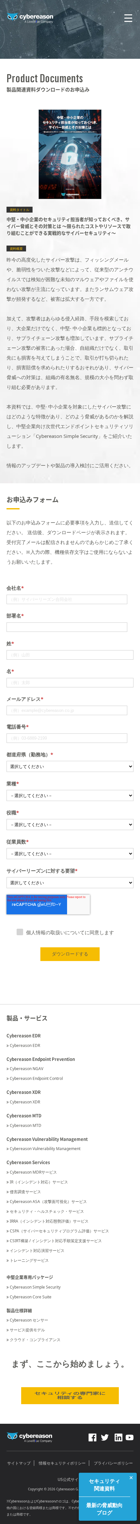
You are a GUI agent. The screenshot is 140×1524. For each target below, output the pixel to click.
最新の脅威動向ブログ (104, 1508)
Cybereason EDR (25, 1045)
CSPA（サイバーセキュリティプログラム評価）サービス (59, 1231)
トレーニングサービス (29, 1260)
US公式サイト (70, 1479)
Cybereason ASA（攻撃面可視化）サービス (48, 1201)
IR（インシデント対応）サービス (39, 1182)
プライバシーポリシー (113, 1463)
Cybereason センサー (29, 1320)
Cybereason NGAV (26, 1068)
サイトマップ (19, 1463)
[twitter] (105, 1436)
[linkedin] (117, 1436)
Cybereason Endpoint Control (36, 1078)
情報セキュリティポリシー (62, 1463)
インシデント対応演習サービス (37, 1250)
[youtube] (129, 1436)
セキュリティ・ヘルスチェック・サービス (47, 1211)
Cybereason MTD (25, 1125)
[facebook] (92, 1436)
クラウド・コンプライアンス (35, 1339)
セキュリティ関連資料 (104, 1484)
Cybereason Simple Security (35, 1287)
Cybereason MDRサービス (33, 1172)
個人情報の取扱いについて (55, 932)
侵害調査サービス (25, 1192)
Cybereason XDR (25, 1102)
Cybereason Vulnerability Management (45, 1148)
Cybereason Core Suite (30, 1297)
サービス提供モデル (27, 1330)
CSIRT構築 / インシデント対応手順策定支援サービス (56, 1240)
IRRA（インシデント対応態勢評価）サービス (49, 1221)
